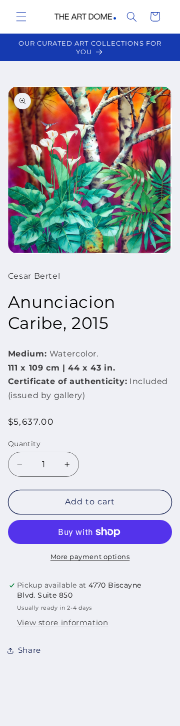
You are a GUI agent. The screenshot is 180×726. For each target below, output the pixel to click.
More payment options (90, 557)
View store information (62, 622)
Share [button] (29, 650)
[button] (21, 16)
